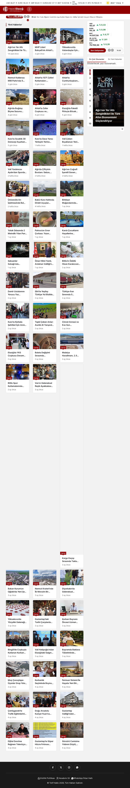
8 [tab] (90, 112)
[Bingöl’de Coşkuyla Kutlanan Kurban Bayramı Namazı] (17, 645)
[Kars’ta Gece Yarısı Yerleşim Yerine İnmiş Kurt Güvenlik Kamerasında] (44, 134)
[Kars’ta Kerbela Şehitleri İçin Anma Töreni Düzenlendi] (17, 317)
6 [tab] (90, 100)
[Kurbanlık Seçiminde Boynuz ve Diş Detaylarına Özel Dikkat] (44, 675)
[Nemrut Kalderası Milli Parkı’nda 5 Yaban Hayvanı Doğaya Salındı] (17, 73)
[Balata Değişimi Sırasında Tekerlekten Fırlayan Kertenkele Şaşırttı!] (44, 347)
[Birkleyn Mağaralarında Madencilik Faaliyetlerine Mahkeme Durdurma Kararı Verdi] (71, 195)
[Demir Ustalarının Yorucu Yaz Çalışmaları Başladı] (17, 286)
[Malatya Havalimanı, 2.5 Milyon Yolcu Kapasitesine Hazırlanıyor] (71, 347)
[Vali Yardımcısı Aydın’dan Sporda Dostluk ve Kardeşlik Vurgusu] (17, 164)
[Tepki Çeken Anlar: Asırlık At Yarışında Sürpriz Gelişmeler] (44, 317)
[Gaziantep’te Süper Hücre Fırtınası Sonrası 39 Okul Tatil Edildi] (44, 736)
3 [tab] (90, 83)
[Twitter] (61, 767)
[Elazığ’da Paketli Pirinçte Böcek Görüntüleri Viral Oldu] (71, 103)
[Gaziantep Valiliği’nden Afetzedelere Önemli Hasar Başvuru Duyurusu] (71, 706)
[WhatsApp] (77, 767)
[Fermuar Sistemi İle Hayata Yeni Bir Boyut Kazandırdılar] (71, 675)
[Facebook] (53, 767)
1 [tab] (90, 72)
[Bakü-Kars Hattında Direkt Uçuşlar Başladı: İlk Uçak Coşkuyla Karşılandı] (44, 195)
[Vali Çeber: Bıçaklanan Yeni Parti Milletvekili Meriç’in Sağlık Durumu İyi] (71, 134)
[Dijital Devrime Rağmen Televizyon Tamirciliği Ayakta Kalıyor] (17, 736)
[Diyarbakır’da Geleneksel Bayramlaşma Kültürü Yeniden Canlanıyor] (71, 584)
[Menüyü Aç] (29, 9)
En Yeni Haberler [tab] (115, 59)
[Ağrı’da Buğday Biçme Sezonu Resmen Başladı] (17, 103)
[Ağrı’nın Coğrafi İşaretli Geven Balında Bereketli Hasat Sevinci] (71, 164)
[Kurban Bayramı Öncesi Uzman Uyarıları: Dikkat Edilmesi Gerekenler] (71, 614)
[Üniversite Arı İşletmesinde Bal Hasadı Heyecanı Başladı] (17, 195)
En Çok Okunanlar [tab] (96, 59)
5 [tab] (90, 95)
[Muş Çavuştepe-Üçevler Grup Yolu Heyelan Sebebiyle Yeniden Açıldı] (17, 675)
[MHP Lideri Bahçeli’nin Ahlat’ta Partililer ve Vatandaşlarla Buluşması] (44, 42)
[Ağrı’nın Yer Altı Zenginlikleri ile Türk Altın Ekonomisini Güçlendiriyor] (17, 42)
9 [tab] (90, 118)
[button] (13, 22)
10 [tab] (90, 123)
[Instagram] (69, 767)
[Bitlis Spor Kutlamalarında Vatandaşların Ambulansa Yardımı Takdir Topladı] (17, 378)
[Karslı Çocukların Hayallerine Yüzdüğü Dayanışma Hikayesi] (71, 225)
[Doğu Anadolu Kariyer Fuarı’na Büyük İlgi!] (44, 706)
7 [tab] (90, 106)
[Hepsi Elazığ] (13, 9)
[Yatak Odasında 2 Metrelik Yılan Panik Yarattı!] (17, 225)
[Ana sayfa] (8, 16)
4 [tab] (90, 89)
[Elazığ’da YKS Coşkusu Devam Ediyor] (17, 347)
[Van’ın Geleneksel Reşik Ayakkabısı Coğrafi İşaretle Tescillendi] (44, 378)
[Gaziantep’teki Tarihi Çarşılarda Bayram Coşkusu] (44, 614)
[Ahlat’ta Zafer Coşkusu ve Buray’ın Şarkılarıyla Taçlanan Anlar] (44, 103)
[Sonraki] (112, 50)
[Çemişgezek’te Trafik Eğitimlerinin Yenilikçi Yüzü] (17, 706)
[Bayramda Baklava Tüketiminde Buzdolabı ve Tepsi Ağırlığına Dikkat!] (71, 645)
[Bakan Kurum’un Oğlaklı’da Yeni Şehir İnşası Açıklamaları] (17, 584)
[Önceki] (109, 50)
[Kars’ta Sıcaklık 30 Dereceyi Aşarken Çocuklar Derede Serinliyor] (17, 134)
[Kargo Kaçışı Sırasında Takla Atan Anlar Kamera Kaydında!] (71, 466)
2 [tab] (90, 77)
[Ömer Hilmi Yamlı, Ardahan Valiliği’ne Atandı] (44, 256)
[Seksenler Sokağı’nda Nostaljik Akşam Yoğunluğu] (17, 256)
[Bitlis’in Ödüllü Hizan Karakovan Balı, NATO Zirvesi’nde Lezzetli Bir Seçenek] (71, 256)
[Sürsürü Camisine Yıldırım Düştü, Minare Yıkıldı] (71, 736)
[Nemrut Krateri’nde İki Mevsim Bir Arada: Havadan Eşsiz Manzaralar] (44, 584)
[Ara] (7, 22)
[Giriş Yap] (19, 22)
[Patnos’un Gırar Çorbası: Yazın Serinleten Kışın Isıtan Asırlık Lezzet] (44, 225)
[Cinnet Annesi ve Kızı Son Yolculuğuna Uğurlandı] (71, 317)
